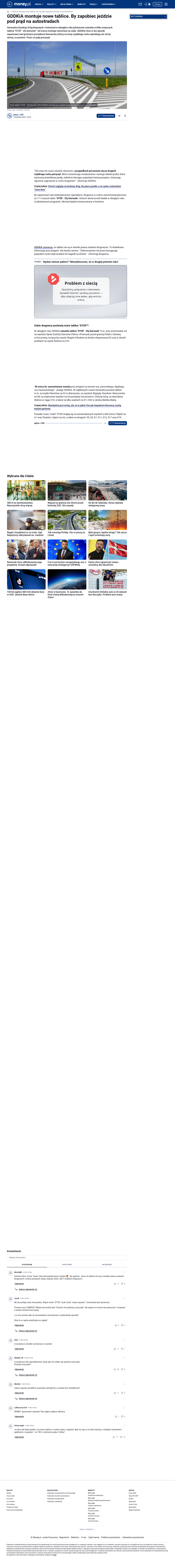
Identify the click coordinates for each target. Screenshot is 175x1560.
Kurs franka (11, 1501)
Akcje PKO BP (133, 1496)
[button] (147, 4)
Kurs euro (10, 1499)
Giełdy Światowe (134, 1510)
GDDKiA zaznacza (43, 247)
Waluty (50, 4)
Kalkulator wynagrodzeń (55, 1499)
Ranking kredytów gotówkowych (99, 1500)
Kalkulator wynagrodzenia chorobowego (61, 1493)
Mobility (81, 4)
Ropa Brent (132, 1507)
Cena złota (132, 1493)
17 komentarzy (107, 115)
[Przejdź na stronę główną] (9, 6)
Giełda (38, 4)
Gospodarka (108, 4)
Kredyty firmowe (93, 1516)
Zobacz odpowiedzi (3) (28, 1375)
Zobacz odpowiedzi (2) (28, 1289)
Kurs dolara (11, 1504)
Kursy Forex (133, 1504)
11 (118, 1349)
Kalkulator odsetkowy (54, 1501)
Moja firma (65, 4)
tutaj (54, 1555)
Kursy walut (11, 1496)
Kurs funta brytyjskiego (15, 1510)
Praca (93, 4)
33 (118, 1369)
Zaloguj (157, 4)
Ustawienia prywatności (132, 1537)
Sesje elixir (132, 1501)
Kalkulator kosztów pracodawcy (58, 1496)
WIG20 (131, 1499)
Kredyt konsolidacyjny (95, 1495)
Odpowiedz (19, 1284)
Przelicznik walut (12, 1507)
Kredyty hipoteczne (94, 1506)
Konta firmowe (93, 1521)
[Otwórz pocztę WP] (140, 4)
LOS (21, 114)
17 (118, 1284)
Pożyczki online (93, 1511)
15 (124, 1437)
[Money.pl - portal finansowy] (24, 4)
